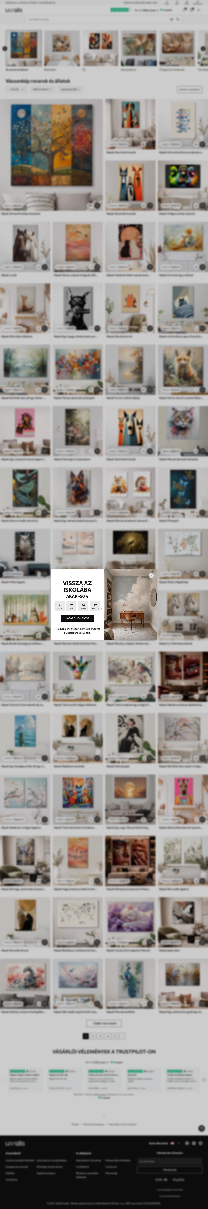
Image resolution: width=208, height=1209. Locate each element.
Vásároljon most (77, 618)
